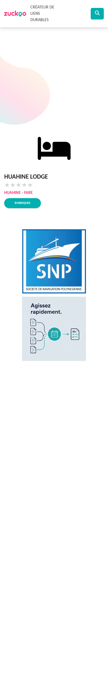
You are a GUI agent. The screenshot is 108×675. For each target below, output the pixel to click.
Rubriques (22, 203)
